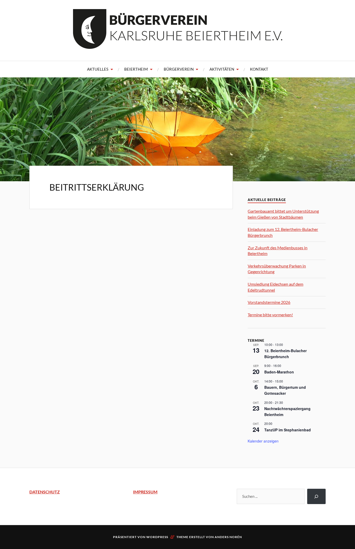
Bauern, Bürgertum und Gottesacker (285, 390)
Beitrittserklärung (96, 187)
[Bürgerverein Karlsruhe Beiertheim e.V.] (177, 45)
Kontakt (259, 69)
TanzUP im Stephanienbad (287, 429)
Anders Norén (228, 537)
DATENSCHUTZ (44, 491)
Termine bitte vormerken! (270, 314)
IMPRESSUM (145, 491)
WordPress (157, 537)
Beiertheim (136, 69)
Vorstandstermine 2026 (269, 302)
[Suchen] (316, 496)
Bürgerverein (179, 69)
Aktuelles (97, 69)
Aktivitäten (221, 69)
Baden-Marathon (279, 371)
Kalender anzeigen (263, 441)
